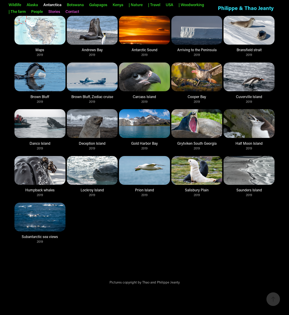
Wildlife (15, 4)
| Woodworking (191, 4)
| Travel (154, 4)
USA (169, 4)
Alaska (32, 4)
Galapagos (98, 4)
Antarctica (52, 4)
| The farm (17, 11)
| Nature (136, 4)
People (37, 11)
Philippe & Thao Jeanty (246, 8)
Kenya (118, 4)
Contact (72, 11)
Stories (54, 11)
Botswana (75, 4)
